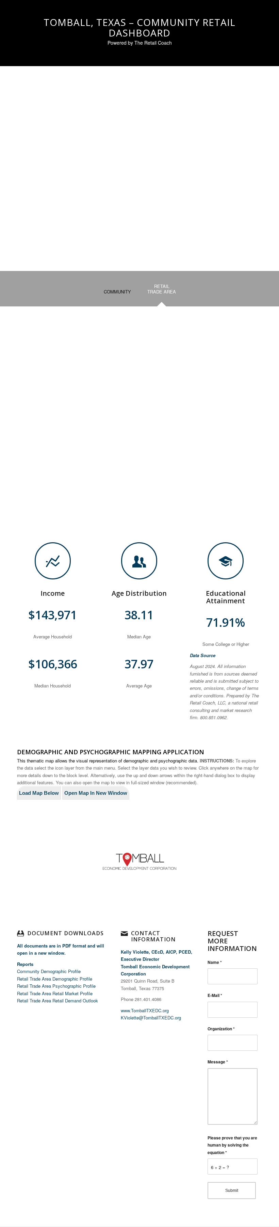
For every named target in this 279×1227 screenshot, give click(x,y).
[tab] (117, 294)
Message (218, 1062)
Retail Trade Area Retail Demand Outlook (57, 1000)
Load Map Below (39, 793)
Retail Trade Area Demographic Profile (54, 978)
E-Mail (215, 995)
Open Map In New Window (95, 793)
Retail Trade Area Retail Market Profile (55, 993)
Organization (221, 1029)
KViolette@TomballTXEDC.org (151, 1017)
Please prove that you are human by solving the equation (232, 1145)
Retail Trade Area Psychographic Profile (56, 986)
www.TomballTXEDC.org (145, 1010)
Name (215, 962)
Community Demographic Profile (49, 971)
